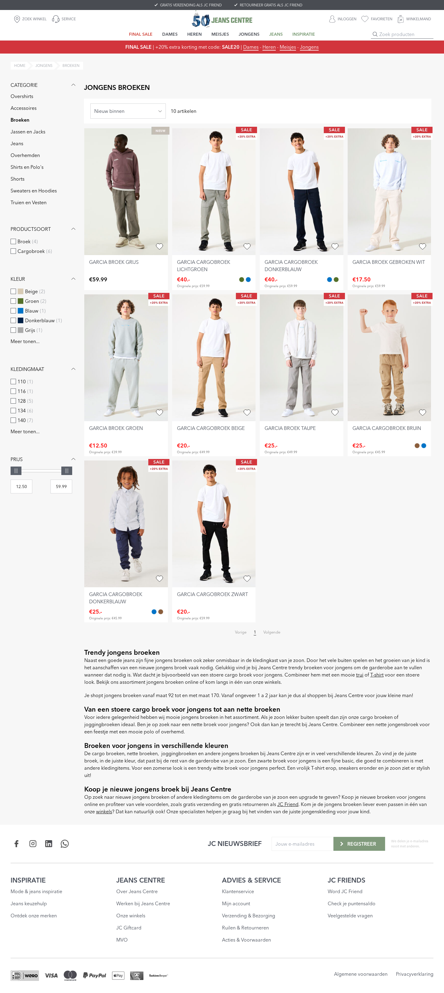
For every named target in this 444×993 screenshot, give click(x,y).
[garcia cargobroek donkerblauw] (301, 191)
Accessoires (24, 108)
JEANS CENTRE (140, 880)
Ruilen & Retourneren (245, 928)
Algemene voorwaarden (361, 974)
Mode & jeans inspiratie (36, 891)
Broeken (20, 120)
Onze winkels (130, 916)
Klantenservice (238, 891)
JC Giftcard (128, 928)
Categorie (24, 85)
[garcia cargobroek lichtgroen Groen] (242, 280)
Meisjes (288, 47)
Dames (251, 47)
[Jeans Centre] (222, 19)
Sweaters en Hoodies (34, 191)
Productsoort (31, 229)
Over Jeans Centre (137, 891)
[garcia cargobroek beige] (214, 357)
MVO (122, 940)
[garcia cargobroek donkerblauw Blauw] (248, 280)
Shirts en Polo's (27, 167)
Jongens (309, 47)
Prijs (17, 459)
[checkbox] (13, 241)
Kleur (18, 279)
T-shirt (377, 675)
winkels (104, 811)
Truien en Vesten (29, 202)
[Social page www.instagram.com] (33, 843)
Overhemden (25, 155)
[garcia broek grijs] (126, 191)
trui (359, 675)
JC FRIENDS (346, 880)
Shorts (17, 179)
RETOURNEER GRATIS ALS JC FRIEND (271, 5)
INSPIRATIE (28, 880)
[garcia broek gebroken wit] (389, 191)
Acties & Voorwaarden (246, 940)
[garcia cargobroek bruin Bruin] (417, 446)
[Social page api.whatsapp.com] (65, 843)
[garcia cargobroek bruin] (389, 357)
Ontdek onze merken (34, 916)
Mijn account (236, 903)
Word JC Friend (345, 891)
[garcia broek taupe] (301, 357)
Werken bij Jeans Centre (143, 903)
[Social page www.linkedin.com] (49, 843)
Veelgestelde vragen (350, 916)
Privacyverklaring (414, 974)
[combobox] (128, 111)
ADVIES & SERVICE (251, 880)
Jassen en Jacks (28, 132)
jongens (44, 65)
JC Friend (287, 804)
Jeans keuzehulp (29, 903)
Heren (269, 47)
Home (19, 65)
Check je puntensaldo (351, 903)
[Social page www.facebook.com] (17, 843)
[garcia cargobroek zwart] (214, 523)
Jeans (17, 143)
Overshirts (22, 96)
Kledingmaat (27, 369)
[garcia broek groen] (126, 357)
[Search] (375, 34)
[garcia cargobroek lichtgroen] (214, 191)
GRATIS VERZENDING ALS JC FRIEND (191, 5)
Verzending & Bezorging (248, 916)
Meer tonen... (25, 341)
